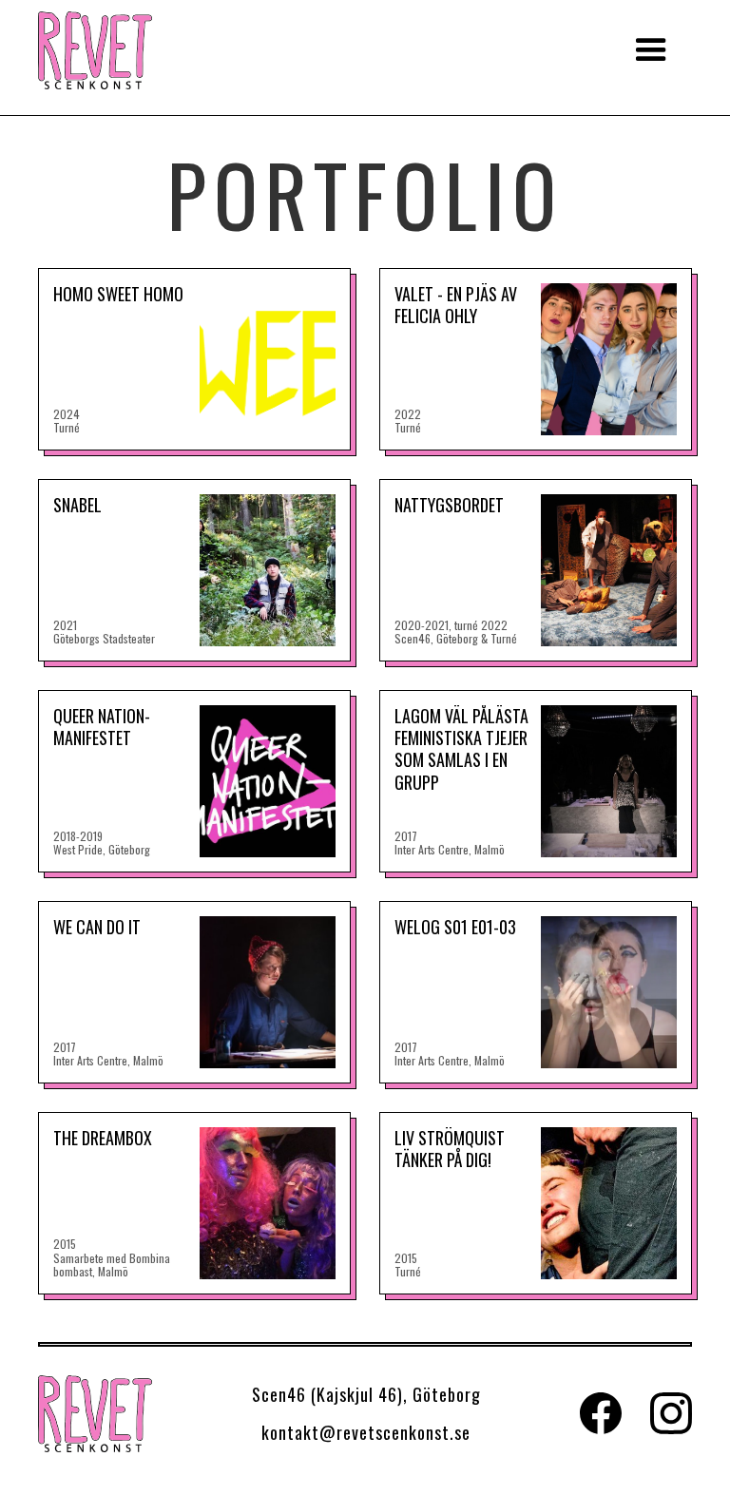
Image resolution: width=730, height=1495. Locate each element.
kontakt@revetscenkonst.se (366, 1432)
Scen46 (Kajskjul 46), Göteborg (366, 1394)
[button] (651, 50)
